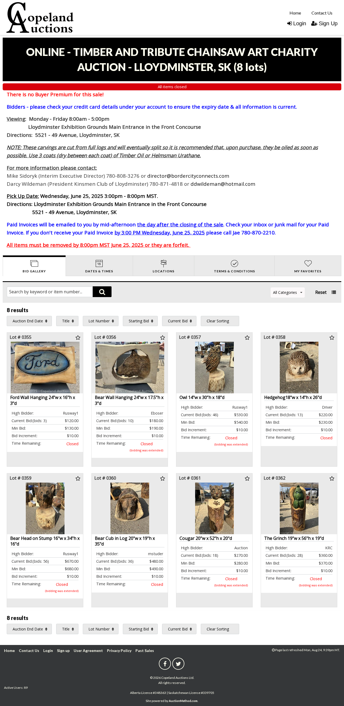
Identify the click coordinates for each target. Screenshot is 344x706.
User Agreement (88, 650)
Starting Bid (139, 320)
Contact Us (321, 12)
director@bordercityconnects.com (188, 175)
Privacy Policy (119, 650)
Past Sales (144, 650)
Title (66, 320)
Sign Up (328, 23)
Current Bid (178, 320)
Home (295, 12)
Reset (321, 292)
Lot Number (99, 320)
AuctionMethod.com (183, 701)
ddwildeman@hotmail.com (223, 183)
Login (299, 23)
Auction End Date (28, 320)
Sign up (63, 650)
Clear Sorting (218, 320)
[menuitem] (295, 13)
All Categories (285, 292)
